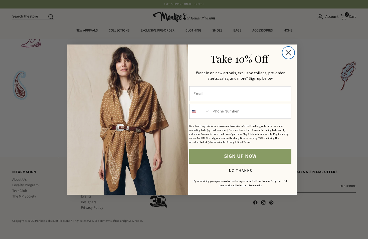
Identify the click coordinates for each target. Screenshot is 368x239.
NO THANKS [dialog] (240, 170)
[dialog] (288, 52)
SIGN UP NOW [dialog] (240, 156)
